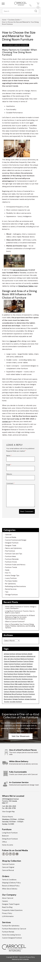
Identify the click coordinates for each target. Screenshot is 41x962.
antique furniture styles (12, 656)
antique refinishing (26, 656)
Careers (5, 901)
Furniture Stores (11, 562)
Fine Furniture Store (10, 674)
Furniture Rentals (8, 932)
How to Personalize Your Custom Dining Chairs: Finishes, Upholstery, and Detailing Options (20, 626)
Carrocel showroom (20, 270)
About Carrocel (7, 898)
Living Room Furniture (10, 833)
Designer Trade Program (11, 904)
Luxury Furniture (11, 578)
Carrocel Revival (8, 870)
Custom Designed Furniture (13, 661)
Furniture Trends (11, 567)
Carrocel (13, 341)
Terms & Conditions (9, 880)
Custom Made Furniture (18, 666)
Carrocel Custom (8, 864)
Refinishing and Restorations (15, 586)
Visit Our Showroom (20, 736)
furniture (21, 674)
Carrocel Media (10, 537)
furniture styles (9, 681)
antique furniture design (24, 654)
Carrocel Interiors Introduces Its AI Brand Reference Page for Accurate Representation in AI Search (20, 617)
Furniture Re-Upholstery (10, 926)
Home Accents (7, 845)
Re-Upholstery (10, 584)
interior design (9, 686)
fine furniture (31, 671)
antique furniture (9, 654)
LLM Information (8, 916)
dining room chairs (25, 669)
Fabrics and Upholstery (13, 548)
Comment (10, 483)
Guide (7, 570)
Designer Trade (10, 545)
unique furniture (14, 697)
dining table (18, 671)
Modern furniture (28, 691)
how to (32, 684)
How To (8, 573)
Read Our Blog (7, 907)
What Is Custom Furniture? (15, 622)
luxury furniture (9, 689)
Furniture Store (32, 676)
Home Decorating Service (11, 935)
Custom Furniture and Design (15, 540)
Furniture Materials (12, 559)
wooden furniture (16, 702)
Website (9, 474)
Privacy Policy (7, 913)
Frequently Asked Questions (12, 910)
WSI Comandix (24, 959)
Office (4, 842)
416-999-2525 (10, 806)
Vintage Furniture (11, 595)
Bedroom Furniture (27, 659)
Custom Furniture (14, 664)
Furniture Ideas (10, 556)
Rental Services (11, 589)
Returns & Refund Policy (10, 886)
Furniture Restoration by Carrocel (14, 929)
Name (8, 455)
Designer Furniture (11, 543)
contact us (6, 421)
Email (8, 465)
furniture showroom (19, 676)
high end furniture (21, 681)
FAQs (24, 671)
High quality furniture (22, 684)
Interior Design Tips (12, 575)
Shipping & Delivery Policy (11, 883)
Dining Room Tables (25, 286)
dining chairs (14, 669)
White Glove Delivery (9, 889)
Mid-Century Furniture (22, 689)
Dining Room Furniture (10, 839)
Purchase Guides (14, 19)
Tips (6, 592)
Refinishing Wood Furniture (13, 694)
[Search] (36, 11)
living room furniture (21, 686)
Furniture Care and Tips (13, 554)
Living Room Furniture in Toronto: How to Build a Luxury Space (20, 612)
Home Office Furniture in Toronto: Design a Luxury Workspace (20, 607)
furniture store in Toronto (12, 679)
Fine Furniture (10, 551)
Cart (38, 3)
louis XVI (31, 686)
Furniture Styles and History (15, 565)
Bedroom (5, 836)
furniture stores (27, 679)
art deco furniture (14, 659)
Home (4, 19)
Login (38, 7)
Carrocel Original (8, 867)
